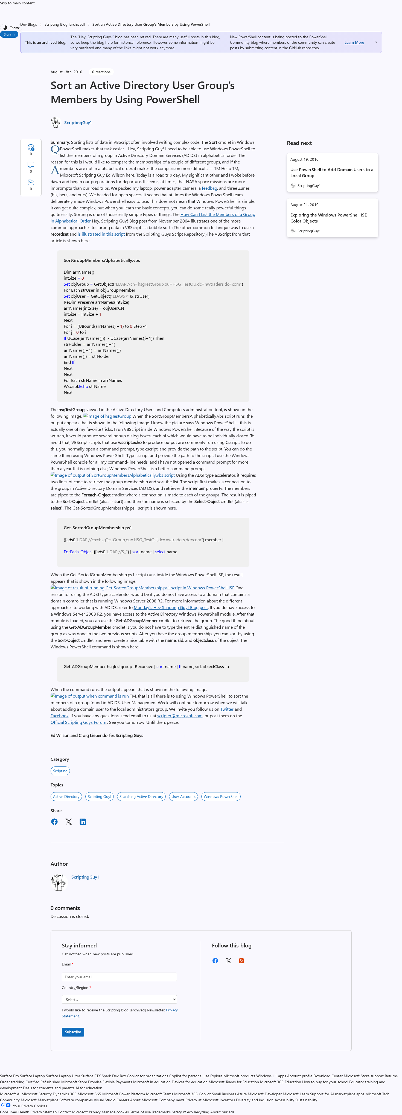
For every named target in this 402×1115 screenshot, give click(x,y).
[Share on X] (68, 822)
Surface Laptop (32, 1075)
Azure (242, 1093)
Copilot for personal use (189, 1075)
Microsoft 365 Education (280, 1081)
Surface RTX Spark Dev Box (103, 1075)
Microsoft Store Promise (81, 1081)
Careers (122, 1099)
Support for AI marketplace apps (337, 1093)
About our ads (222, 1111)
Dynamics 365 (65, 1093)
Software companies (76, 1099)
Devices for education (190, 1081)
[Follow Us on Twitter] (228, 962)
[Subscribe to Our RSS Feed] (241, 962)
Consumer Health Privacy (21, 1111)
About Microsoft (144, 1099)
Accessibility (284, 1099)
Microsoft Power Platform (123, 1093)
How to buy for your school (325, 1081)
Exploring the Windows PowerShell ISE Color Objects (328, 218)
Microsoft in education (152, 1081)
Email (67, 964)
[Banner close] (376, 42)
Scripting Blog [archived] (65, 24)
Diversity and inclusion (254, 1099)
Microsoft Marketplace (39, 1099)
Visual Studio (104, 1099)
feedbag (209, 188)
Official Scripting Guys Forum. (79, 722)
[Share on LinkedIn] (83, 822)
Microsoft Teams (159, 1093)
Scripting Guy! (99, 796)
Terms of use (140, 1111)
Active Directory (66, 796)
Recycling (201, 1111)
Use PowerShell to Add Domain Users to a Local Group (331, 172)
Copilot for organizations (147, 1075)
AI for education (88, 1087)
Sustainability (306, 1099)
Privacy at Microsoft (202, 1099)
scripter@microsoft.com (180, 715)
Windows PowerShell (221, 796)
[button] (107, 416)
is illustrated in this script (101, 234)
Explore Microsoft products (232, 1075)
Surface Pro (9, 1075)
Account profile (299, 1075)
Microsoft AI (10, 1093)
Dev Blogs (28, 24)
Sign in (9, 34)
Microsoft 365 (89, 1093)
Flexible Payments (117, 1081)
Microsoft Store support (364, 1075)
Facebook (60, 715)
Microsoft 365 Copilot (192, 1093)
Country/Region (76, 987)
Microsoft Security (37, 1093)
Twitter (227, 709)
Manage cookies (115, 1111)
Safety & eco (182, 1111)
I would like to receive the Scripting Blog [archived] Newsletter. (120, 1013)
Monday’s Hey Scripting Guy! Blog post (171, 607)
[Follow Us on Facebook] (215, 962)
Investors (227, 1099)
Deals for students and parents (48, 1087)
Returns (391, 1075)
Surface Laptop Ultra (63, 1075)
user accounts (183, 796)
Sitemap (50, 1111)
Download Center (328, 1075)
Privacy (95, 1111)
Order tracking (12, 1081)
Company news (171, 1099)
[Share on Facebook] (54, 822)
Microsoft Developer (265, 1093)
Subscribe (73, 1031)
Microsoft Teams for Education (234, 1081)
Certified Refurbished (42, 1081)
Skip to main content (17, 2)
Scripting (60, 770)
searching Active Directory (141, 796)
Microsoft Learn (296, 1093)
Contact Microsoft (73, 1111)
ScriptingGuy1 (78, 122)
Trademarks (161, 1111)
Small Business (224, 1093)
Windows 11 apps (271, 1075)
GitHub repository (304, 47)
